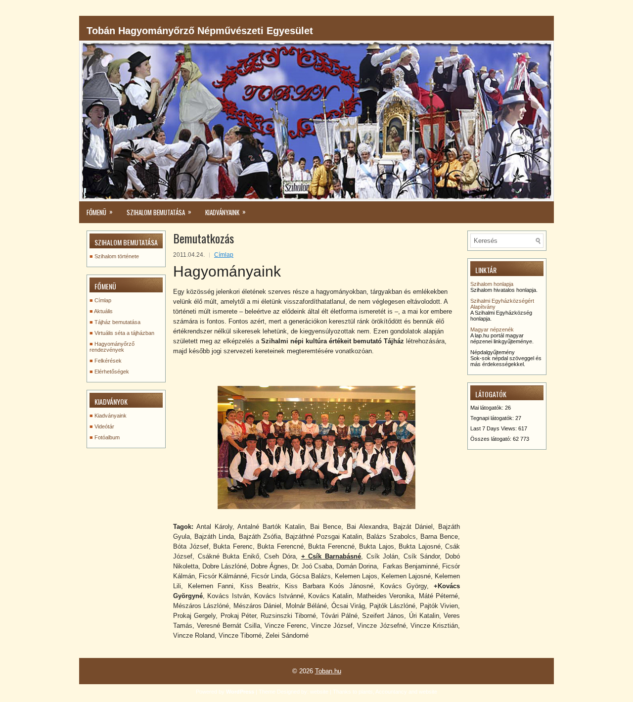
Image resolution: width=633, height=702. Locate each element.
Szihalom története (116, 256)
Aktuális (103, 311)
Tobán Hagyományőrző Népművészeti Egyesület (200, 30)
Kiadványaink (110, 416)
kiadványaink (225, 211)
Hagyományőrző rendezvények (112, 347)
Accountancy (391, 692)
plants (366, 692)
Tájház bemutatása (117, 322)
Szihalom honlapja (491, 284)
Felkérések (108, 361)
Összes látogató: (491, 439)
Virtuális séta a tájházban (124, 333)
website (319, 692)
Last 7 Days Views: (494, 428)
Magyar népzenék (492, 329)
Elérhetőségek (111, 371)
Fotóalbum (107, 437)
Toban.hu (328, 671)
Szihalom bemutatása (159, 211)
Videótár (104, 426)
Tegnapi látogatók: (492, 418)
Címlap (223, 254)
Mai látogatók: (487, 408)
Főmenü (100, 211)
